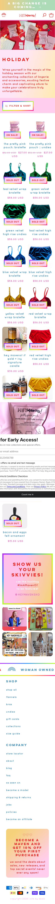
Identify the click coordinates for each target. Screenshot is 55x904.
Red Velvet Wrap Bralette (40, 315)
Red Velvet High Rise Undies (40, 357)
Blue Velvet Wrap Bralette (15, 273)
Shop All (11, 689)
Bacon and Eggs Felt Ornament (15, 534)
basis (42, 898)
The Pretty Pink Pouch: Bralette (15, 145)
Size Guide (13, 733)
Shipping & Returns (18, 797)
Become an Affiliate (19, 819)
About (10, 760)
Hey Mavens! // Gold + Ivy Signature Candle (15, 361)
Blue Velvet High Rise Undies (40, 273)
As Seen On (13, 782)
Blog (9, 768)
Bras (9, 704)
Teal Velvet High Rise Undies (40, 232)
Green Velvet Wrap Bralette (40, 190)
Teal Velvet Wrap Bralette (14, 190)
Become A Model (17, 790)
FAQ (8, 775)
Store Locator (14, 753)
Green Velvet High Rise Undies (15, 232)
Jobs (9, 804)
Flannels (11, 697)
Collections (13, 726)
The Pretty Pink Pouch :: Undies (40, 145)
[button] (3, 15)
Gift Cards (12, 719)
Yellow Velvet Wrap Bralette (15, 315)
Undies (10, 711)
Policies (11, 811)
